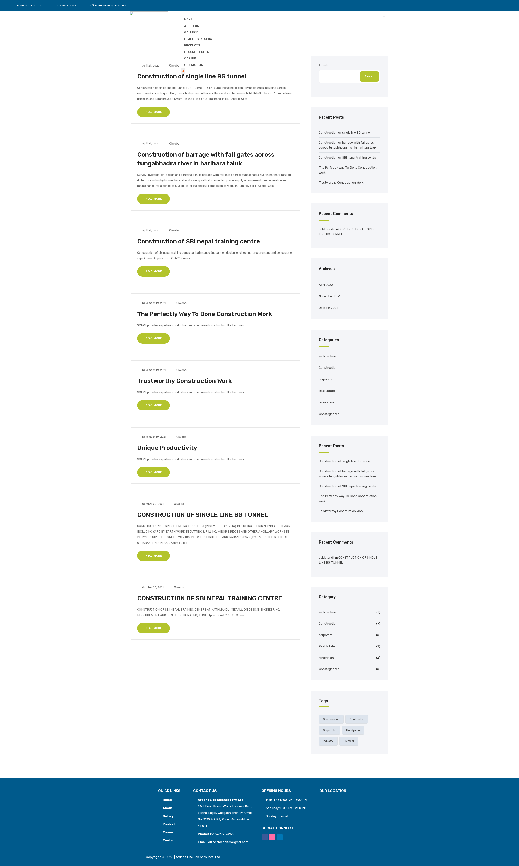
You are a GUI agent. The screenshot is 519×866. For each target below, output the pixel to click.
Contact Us (193, 65)
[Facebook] (265, 837)
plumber (349, 740)
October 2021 (328, 308)
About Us (191, 26)
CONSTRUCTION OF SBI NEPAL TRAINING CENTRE (209, 598)
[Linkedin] (280, 837)
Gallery (191, 32)
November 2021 (329, 296)
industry (328, 740)
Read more (153, 112)
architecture (327, 356)
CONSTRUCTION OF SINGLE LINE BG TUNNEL (202, 514)
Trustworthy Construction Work (184, 381)
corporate (325, 379)
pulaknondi (326, 229)
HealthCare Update (200, 39)
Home (188, 19)
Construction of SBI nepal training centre (198, 241)
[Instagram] (493, 4)
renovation (326, 402)
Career (190, 58)
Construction (328, 368)
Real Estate (327, 391)
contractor (357, 719)
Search (369, 76)
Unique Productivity (167, 447)
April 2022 (326, 285)
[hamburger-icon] (384, 16)
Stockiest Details (198, 52)
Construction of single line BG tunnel (192, 76)
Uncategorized (329, 414)
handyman (353, 730)
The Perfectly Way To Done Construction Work (204, 314)
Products (192, 45)
